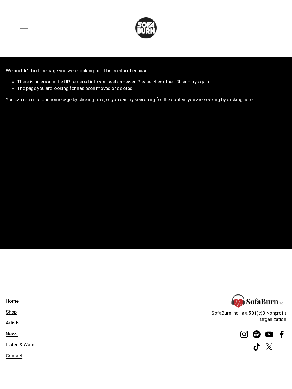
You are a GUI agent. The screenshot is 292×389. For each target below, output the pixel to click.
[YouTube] (269, 334)
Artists (13, 322)
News (12, 334)
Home (12, 301)
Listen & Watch (21, 344)
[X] (269, 347)
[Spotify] (257, 334)
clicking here (91, 99)
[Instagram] (244, 334)
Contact (14, 356)
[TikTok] (257, 347)
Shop (11, 312)
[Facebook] (282, 334)
